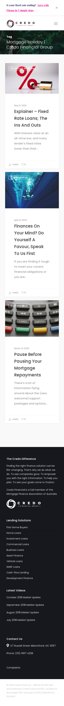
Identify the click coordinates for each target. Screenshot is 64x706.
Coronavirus (19, 177)
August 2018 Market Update (22, 612)
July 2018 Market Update (20, 620)
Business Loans (15, 550)
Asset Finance (14, 555)
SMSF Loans (13, 567)
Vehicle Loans (14, 561)
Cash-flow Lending (17, 572)
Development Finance (19, 578)
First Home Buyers (17, 527)
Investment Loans (17, 538)
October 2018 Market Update (23, 597)
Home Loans (13, 533)
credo (15, 164)
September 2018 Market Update (25, 605)
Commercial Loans (17, 544)
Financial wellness (23, 68)
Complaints (13, 667)
